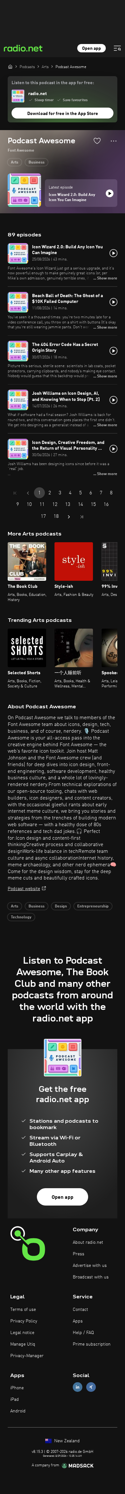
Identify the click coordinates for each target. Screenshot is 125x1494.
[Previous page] (28, 493)
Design (61, 906)
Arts (14, 162)
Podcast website (24, 889)
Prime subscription (92, 1344)
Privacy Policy (23, 1321)
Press (78, 1254)
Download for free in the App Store (62, 113)
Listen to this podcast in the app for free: (53, 83)
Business (37, 162)
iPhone (17, 1388)
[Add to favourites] (97, 141)
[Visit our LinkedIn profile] (77, 1387)
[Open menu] (117, 48)
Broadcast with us (91, 1277)
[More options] (113, 141)
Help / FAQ (83, 1332)
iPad (14, 1399)
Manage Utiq (22, 1344)
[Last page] (82, 517)
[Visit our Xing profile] (91, 1387)
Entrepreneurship (93, 906)
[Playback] (109, 193)
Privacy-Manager (27, 1356)
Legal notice (22, 1332)
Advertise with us (90, 1265)
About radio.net (88, 1242)
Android (18, 1411)
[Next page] (69, 517)
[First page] (15, 493)
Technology (21, 917)
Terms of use (23, 1309)
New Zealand (66, 1441)
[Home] (10, 66)
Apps (78, 1321)
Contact (80, 1309)
